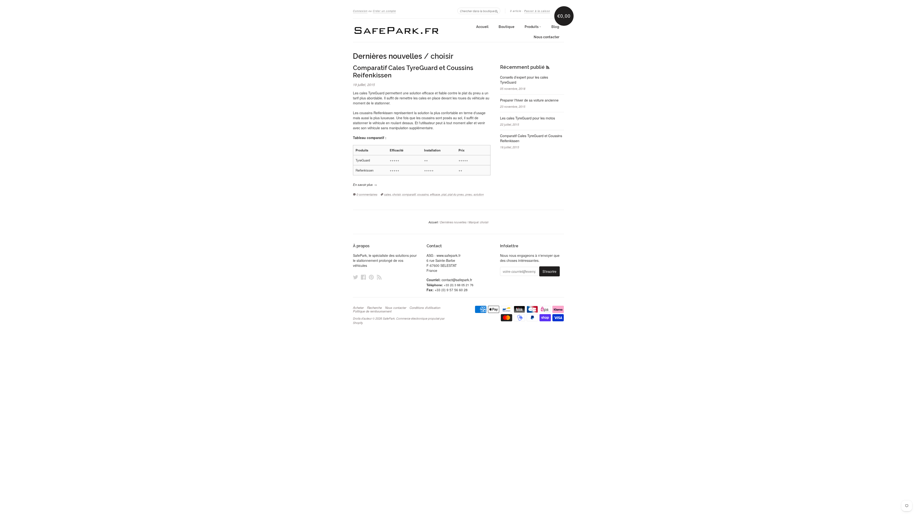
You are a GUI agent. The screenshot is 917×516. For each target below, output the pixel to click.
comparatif (409, 194)
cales (387, 194)
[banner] (397, 30)
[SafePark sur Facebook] (363, 277)
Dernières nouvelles (387, 56)
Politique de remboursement (372, 311)
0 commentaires (367, 194)
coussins (423, 194)
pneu (468, 194)
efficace (435, 194)
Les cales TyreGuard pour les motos (527, 118)
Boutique (506, 27)
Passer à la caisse (537, 11)
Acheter (358, 307)
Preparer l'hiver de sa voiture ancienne (529, 100)
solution (479, 194)
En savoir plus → (365, 184)
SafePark (389, 318)
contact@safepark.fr (457, 279)
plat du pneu (456, 194)
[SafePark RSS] (379, 277)
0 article (515, 11)
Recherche (374, 307)
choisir (396, 194)
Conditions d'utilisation (425, 307)
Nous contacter (546, 37)
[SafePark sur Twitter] (355, 277)
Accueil (482, 27)
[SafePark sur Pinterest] (371, 277)
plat (444, 194)
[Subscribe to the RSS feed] (547, 67)
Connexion (360, 11)
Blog (555, 27)
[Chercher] (496, 10)
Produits (532, 27)
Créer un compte (384, 11)
